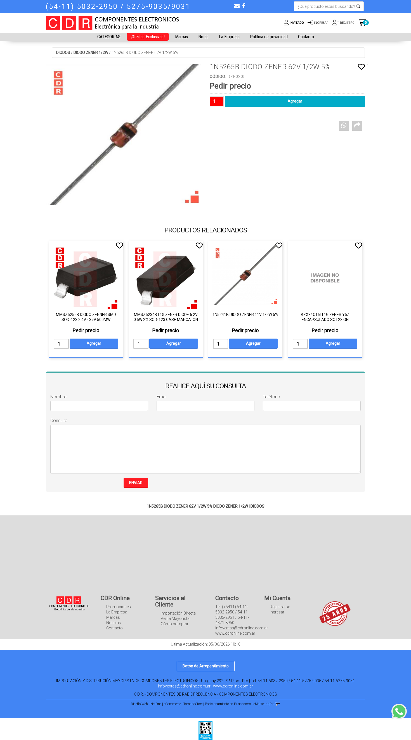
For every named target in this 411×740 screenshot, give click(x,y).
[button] (236, 6)
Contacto (306, 36)
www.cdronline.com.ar (233, 686)
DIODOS (63, 52)
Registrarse (280, 607)
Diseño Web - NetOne (146, 704)
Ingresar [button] (321, 23)
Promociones (118, 607)
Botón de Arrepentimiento (206, 666)
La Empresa (229, 36)
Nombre (58, 396)
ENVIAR (136, 482)
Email (162, 396)
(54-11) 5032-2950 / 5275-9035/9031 (118, 7)
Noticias (113, 622)
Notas (203, 36)
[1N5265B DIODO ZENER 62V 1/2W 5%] (123, 134)
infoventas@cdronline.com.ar (184, 686)
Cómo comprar (174, 624)
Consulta (58, 420)
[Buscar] (358, 6)
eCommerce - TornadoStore (183, 704)
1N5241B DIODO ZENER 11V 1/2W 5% (245, 314)
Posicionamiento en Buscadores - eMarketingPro (239, 704)
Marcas (181, 36)
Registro (347, 23)
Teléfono (271, 396)
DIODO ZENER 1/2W (91, 52)
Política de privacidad (269, 36)
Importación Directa (178, 613)
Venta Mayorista (175, 618)
